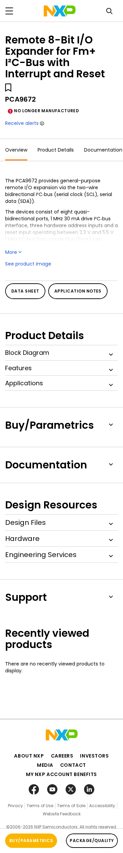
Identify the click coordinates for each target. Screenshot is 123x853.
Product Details (56, 149)
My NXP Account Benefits (61, 774)
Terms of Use (40, 806)
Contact (73, 765)
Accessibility (102, 806)
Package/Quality (92, 840)
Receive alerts (22, 123)
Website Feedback (62, 814)
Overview (16, 149)
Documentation (103, 149)
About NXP (29, 755)
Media (45, 765)
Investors (94, 755)
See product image (28, 263)
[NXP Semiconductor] (60, 11)
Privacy (15, 806)
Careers (62, 755)
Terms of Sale (71, 806)
